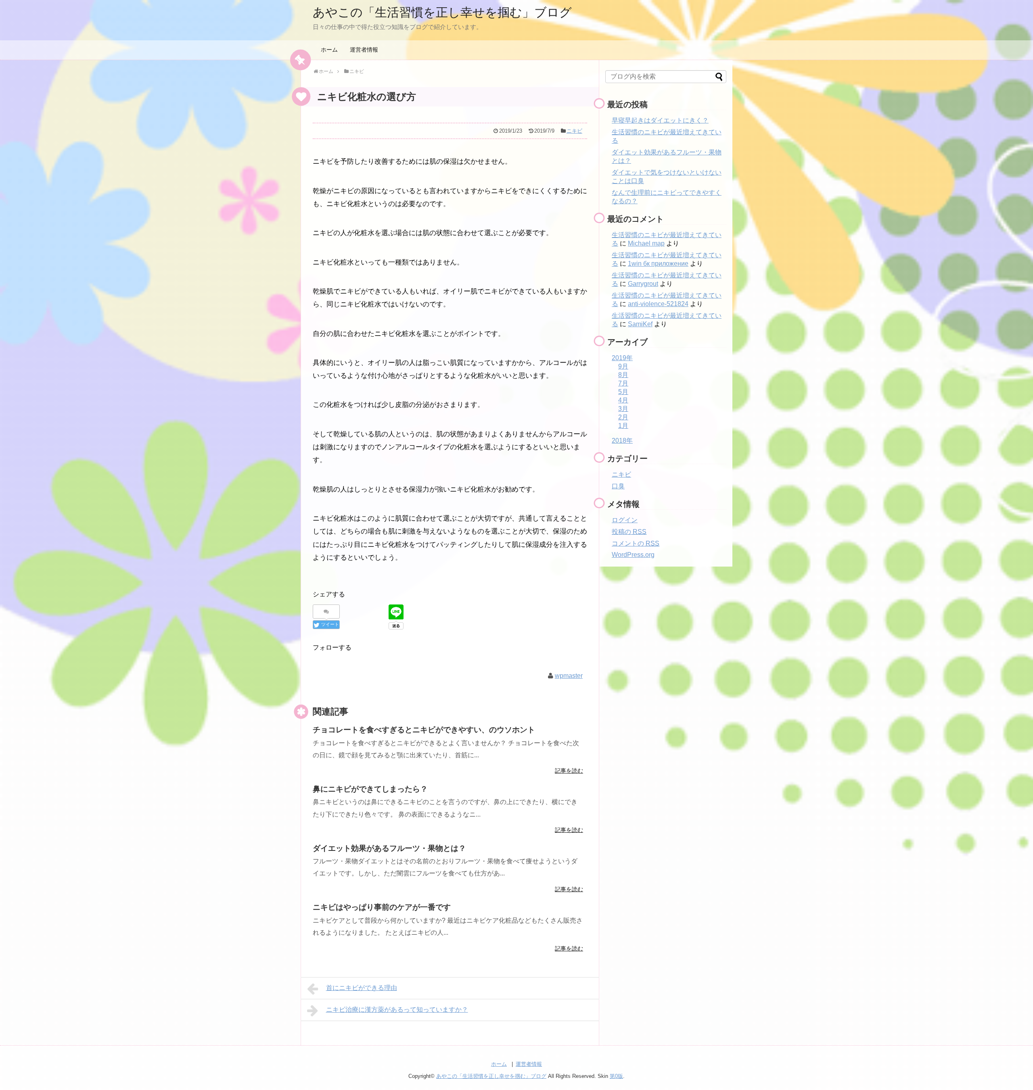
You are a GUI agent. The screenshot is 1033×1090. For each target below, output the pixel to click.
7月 (623, 383)
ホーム (329, 49)
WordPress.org (633, 554)
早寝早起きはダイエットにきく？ (660, 120)
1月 (623, 425)
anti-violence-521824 (658, 303)
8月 (623, 374)
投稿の (629, 531)
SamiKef (640, 324)
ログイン (625, 520)
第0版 (616, 1076)
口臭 (618, 486)
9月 (623, 366)
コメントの (635, 543)
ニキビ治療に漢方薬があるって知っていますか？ (397, 1009)
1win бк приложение (658, 263)
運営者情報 (364, 49)
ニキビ (574, 131)
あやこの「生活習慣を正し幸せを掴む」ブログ (442, 12)
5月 (623, 391)
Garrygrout (643, 283)
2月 (623, 417)
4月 (623, 400)
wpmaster (569, 675)
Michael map (646, 243)
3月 (623, 408)
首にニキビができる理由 (361, 987)
